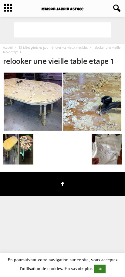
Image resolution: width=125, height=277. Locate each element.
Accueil (8, 47)
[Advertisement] (62, 29)
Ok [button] (100, 269)
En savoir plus (78, 268)
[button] (115, 8)
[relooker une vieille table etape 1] (62, 101)
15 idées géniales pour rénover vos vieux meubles (53, 47)
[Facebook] (62, 184)
